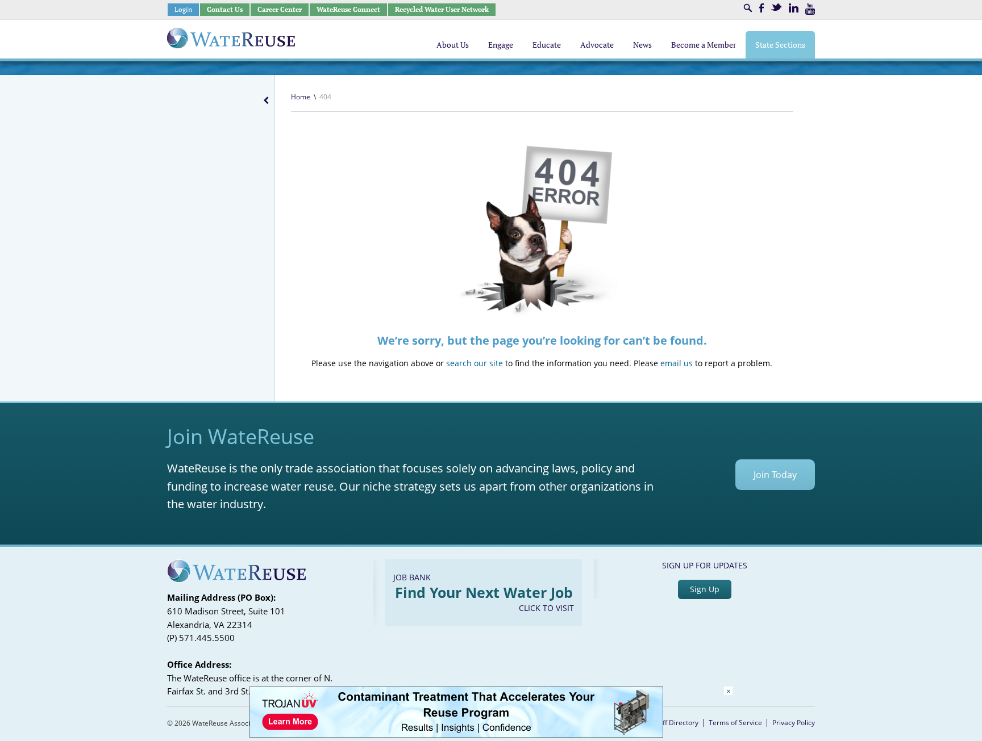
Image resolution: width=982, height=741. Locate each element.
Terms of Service (735, 722)
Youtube (810, 9)
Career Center (279, 9)
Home (300, 97)
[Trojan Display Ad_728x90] (456, 734)
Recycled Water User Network (442, 9)
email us (676, 363)
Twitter (776, 7)
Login (183, 9)
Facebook (761, 7)
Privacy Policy (793, 722)
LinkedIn (793, 7)
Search (747, 7)
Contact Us (225, 9)
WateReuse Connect (348, 9)
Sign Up (704, 589)
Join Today (775, 474)
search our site (474, 363)
